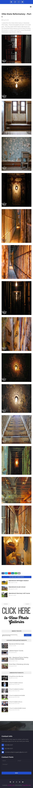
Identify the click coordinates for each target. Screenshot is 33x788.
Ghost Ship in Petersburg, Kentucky (19, 664)
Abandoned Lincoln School (17, 587)
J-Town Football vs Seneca (16, 682)
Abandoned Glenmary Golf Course (19, 593)
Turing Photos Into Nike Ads (16, 676)
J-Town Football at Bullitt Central (17, 708)
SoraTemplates (11, 785)
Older (27, 604)
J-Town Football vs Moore (15, 701)
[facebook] (11, 2)
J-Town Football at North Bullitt (17, 695)
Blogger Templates (26, 785)
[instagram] (18, 2)
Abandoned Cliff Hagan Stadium (19, 580)
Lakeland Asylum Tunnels (16, 650)
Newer (6, 604)
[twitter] (15, 2)
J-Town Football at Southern (16, 689)
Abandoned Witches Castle (16, 644)
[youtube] (22, 2)
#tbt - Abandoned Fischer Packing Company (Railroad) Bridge (18, 658)
